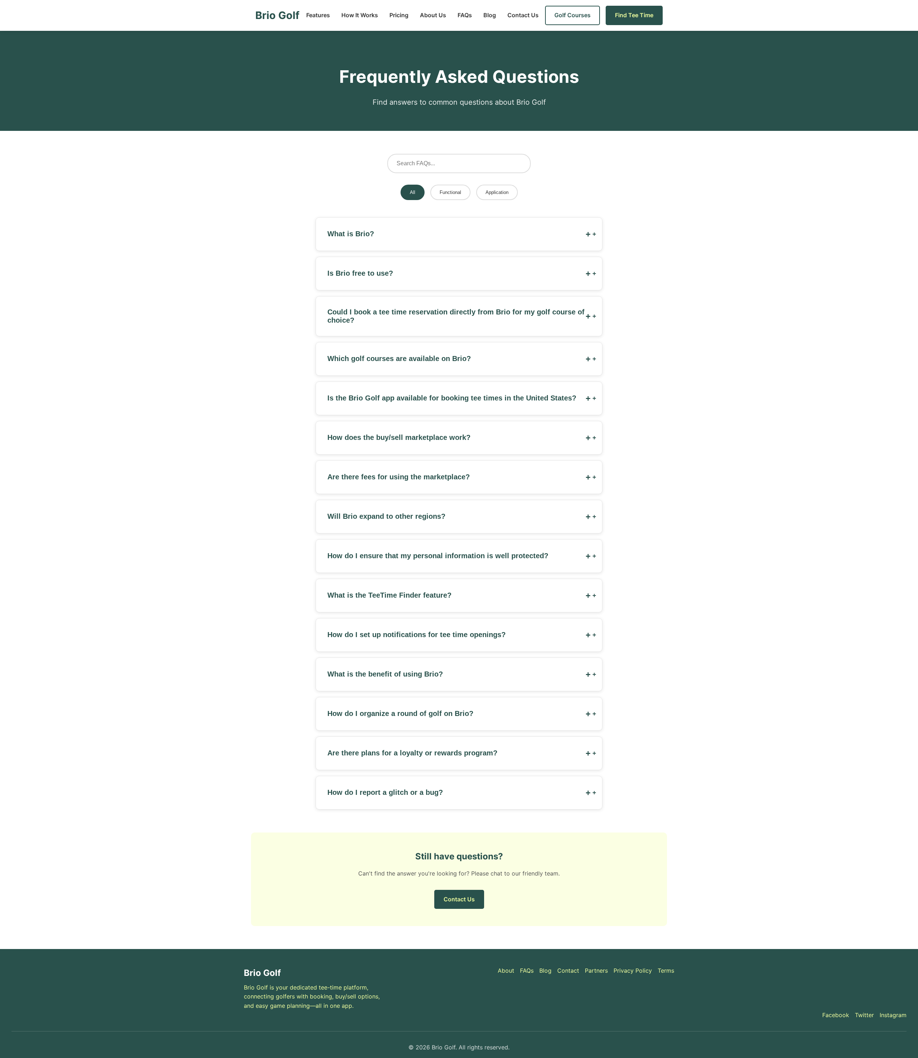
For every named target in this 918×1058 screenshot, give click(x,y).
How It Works (359, 15)
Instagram (893, 1015)
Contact (568, 970)
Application (497, 192)
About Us (433, 15)
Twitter (864, 1015)
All (412, 192)
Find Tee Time (634, 15)
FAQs (465, 15)
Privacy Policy (633, 970)
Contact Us (523, 15)
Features (318, 15)
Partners (596, 970)
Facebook (835, 1015)
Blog (489, 15)
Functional (450, 192)
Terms (666, 970)
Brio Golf (277, 15)
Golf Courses (572, 15)
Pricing (398, 15)
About (506, 970)
